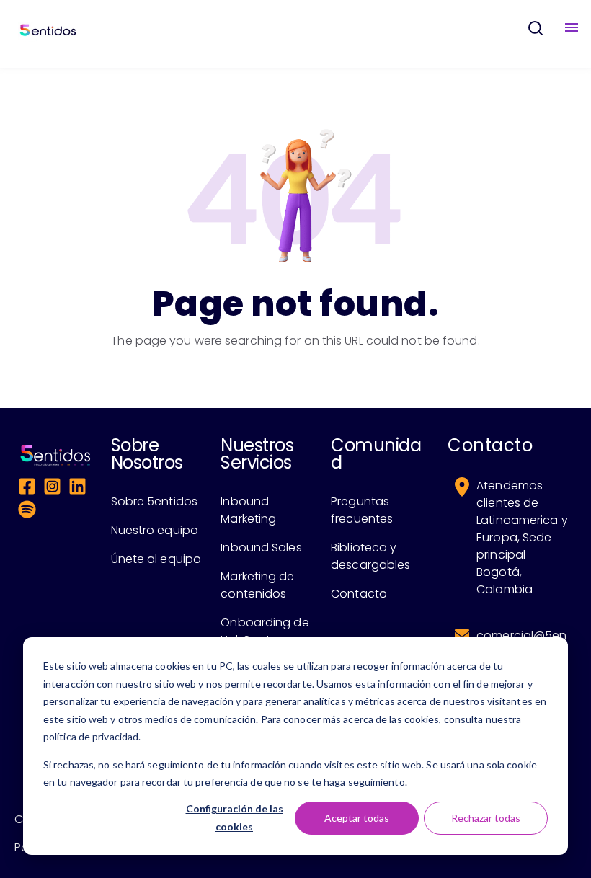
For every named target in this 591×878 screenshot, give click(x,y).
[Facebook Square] (27, 488)
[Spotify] (27, 511)
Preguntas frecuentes (362, 510)
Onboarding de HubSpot (264, 631)
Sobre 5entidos (154, 501)
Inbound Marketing (248, 510)
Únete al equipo (156, 559)
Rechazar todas (485, 818)
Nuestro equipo (154, 530)
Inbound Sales (261, 547)
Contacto (359, 593)
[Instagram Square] (52, 488)
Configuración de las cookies (234, 817)
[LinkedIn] (77, 488)
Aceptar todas (356, 818)
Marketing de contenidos (257, 585)
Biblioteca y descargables (370, 556)
